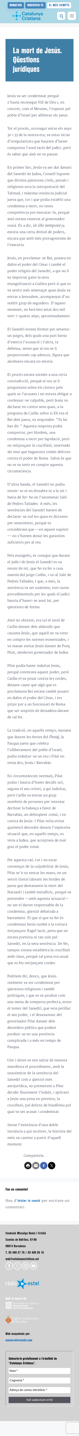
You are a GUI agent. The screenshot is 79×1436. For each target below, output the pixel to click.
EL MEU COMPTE (59, 5)
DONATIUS (16, 5)
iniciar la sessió (29, 1200)
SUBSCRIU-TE (35, 5)
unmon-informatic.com (19, 1340)
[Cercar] (61, 16)
